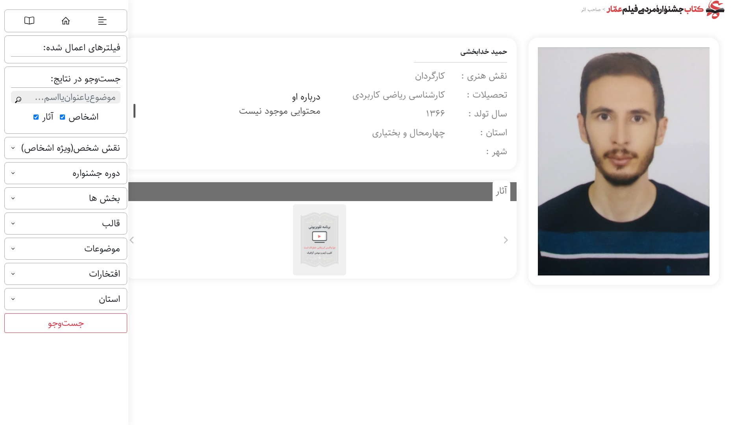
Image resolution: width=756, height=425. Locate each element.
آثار (48, 117)
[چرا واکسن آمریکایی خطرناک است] (318, 240)
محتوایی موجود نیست (279, 111)
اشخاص (83, 117)
